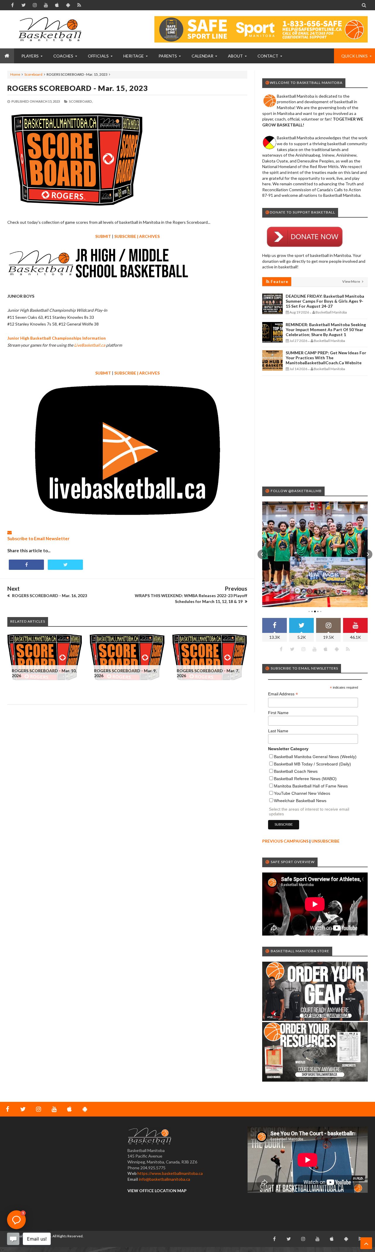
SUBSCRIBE (125, 236)
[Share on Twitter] (65, 564)
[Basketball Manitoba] (51, 29)
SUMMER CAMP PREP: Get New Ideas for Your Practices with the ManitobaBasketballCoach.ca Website (326, 357)
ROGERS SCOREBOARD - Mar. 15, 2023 (77, 88)
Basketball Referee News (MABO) (305, 778)
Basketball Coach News (296, 771)
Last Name (278, 731)
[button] (262, 554)
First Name (278, 712)
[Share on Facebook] (26, 564)
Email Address (283, 694)
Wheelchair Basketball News (300, 800)
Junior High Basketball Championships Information (56, 338)
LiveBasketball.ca (89, 345)
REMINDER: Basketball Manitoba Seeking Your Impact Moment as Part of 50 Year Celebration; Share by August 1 (326, 329)
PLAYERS (30, 55)
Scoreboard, (81, 101)
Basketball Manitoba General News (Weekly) (315, 756)
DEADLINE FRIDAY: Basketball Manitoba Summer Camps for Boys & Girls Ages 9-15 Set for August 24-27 (325, 301)
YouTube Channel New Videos (302, 793)
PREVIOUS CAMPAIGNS (285, 840)
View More (351, 281)
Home (15, 74)
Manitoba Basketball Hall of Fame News (311, 786)
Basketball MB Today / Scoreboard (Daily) (312, 764)
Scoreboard (33, 74)
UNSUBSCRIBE (325, 840)
